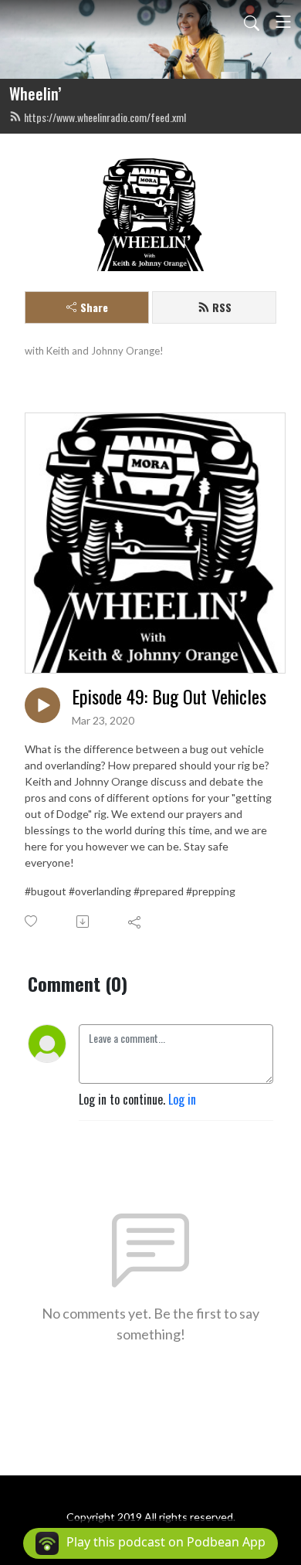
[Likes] (32, 921)
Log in (182, 1099)
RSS (222, 307)
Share (94, 307)
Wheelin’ (35, 93)
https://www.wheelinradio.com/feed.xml (105, 117)
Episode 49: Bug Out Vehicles (169, 696)
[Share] (135, 921)
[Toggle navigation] (283, 21)
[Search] (251, 21)
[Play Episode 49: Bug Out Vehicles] (42, 705)
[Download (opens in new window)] (84, 921)
